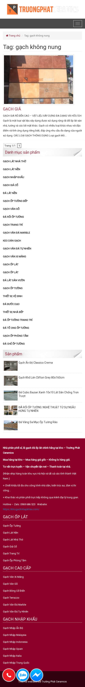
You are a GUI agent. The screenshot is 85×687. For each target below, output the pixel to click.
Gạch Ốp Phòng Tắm (15, 335)
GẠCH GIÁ (12, 109)
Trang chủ (14, 35)
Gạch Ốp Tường (13, 288)
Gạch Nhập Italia (12, 655)
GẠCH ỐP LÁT (10, 272)
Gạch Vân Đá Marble (16, 232)
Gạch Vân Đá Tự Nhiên (17, 248)
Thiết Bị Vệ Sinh (12, 296)
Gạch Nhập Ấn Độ (13, 628)
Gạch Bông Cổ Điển (14, 590)
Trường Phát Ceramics (54, 681)
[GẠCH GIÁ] (38, 79)
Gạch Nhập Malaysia (14, 634)
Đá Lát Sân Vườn (14, 280)
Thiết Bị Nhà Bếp (13, 311)
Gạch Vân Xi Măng (14, 256)
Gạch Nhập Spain (13, 648)
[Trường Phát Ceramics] (42, 9)
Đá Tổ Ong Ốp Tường (16, 327)
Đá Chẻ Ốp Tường (14, 343)
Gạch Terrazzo (11, 597)
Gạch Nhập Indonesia (15, 641)
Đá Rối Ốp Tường (13, 216)
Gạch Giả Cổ (10, 185)
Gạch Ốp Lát (10, 264)
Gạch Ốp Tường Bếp (15, 200)
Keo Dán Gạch (12, 240)
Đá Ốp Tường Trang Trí (17, 319)
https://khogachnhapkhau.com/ (21, 509)
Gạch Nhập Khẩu (13, 177)
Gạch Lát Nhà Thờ (14, 161)
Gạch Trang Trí (13, 224)
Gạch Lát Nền (11, 169)
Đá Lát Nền (10, 193)
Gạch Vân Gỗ (11, 208)
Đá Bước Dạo (11, 304)
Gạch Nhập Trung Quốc (16, 662)
